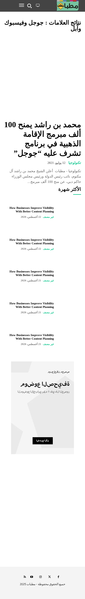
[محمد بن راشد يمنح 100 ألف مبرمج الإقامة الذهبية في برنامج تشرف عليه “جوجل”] (42, 76)
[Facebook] (58, 577)
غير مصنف (48, 216)
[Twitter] (49, 577)
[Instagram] (40, 577)
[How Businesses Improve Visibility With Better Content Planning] (69, 212)
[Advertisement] (42, 517)
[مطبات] (61, 5)
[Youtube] (31, 577)
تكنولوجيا (74, 162)
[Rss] (24, 577)
